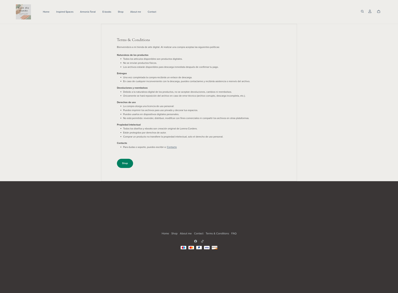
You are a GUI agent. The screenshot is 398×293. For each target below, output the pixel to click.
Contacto (172, 147)
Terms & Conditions (218, 233)
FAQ (233, 233)
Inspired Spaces (64, 11)
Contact (152, 11)
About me (135, 11)
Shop (120, 11)
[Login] (370, 11)
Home (46, 11)
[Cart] (380, 11)
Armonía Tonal (88, 11)
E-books (106, 11)
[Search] (362, 11)
